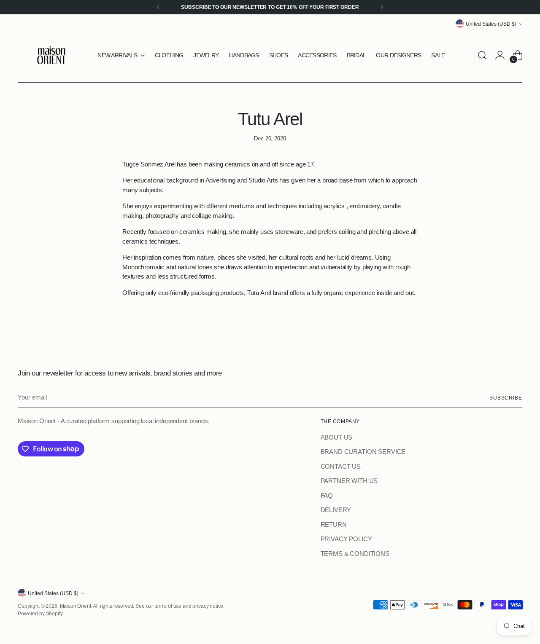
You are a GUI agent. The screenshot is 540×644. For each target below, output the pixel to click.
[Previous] (158, 7)
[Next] (382, 7)
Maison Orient (75, 606)
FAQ (327, 495)
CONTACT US (341, 466)
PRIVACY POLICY (346, 538)
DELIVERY (336, 509)
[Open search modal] (482, 55)
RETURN (334, 524)
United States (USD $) (491, 24)
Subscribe (505, 397)
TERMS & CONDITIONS (355, 553)
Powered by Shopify (40, 613)
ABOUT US (337, 437)
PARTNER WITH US (349, 480)
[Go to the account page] (499, 55)
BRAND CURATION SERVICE (363, 451)
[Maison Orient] (51, 55)
